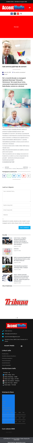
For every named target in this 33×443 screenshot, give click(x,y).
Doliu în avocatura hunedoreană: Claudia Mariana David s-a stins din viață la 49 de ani (22, 259)
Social (16, 27)
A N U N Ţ (16, 248)
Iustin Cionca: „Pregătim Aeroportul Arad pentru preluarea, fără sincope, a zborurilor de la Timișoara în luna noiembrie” (21, 241)
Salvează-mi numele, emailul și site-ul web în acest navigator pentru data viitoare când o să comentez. (16, 222)
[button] (29, 7)
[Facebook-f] (12, 14)
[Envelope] (18, 14)
